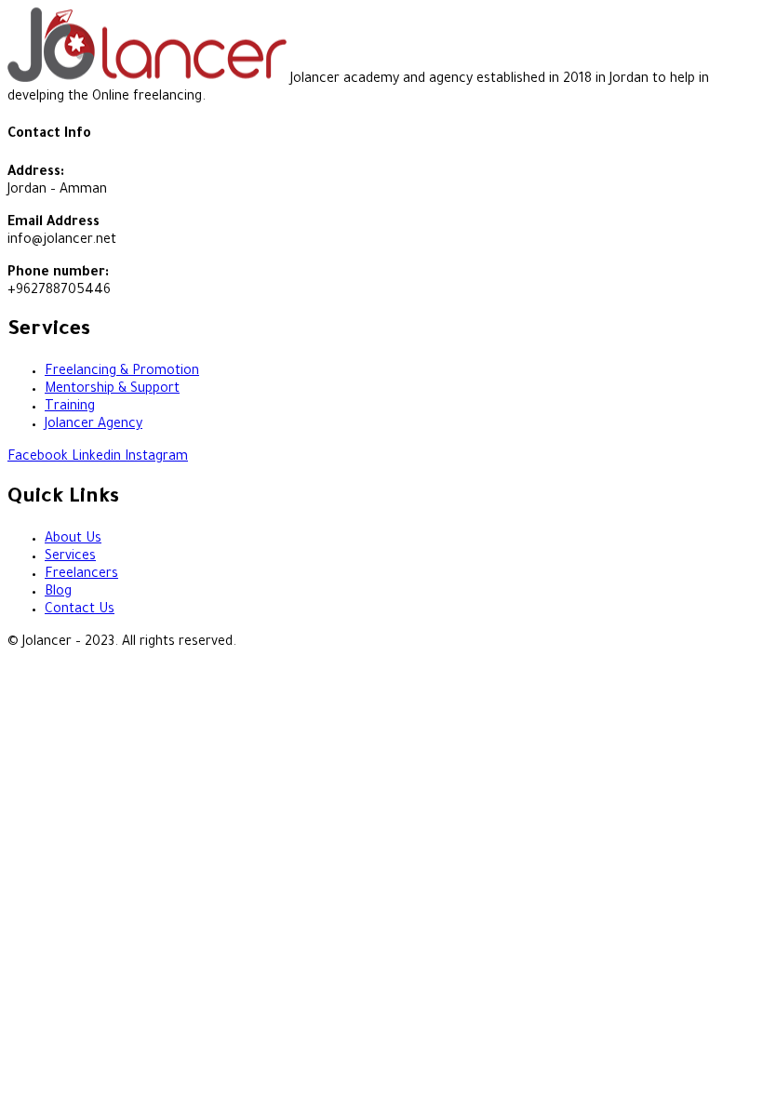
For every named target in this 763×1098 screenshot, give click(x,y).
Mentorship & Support (112, 389)
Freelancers (81, 575)
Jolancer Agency (93, 425)
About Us (73, 539)
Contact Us (79, 610)
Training (70, 407)
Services (70, 557)
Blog (58, 592)
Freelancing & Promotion (122, 372)
